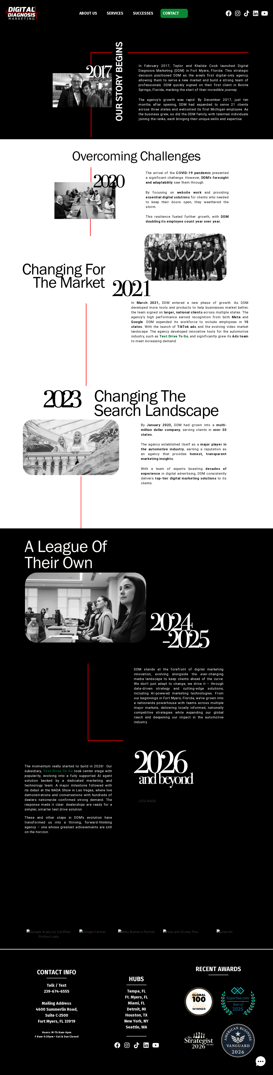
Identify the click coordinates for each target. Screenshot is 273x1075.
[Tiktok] (136, 1045)
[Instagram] (237, 13)
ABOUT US (88, 13)
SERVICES (115, 13)
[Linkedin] (255, 13)
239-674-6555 (56, 991)
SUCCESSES (143, 13)
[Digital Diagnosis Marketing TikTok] (246, 13)
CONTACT (171, 13)
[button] (260, 1062)
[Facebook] (228, 13)
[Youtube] (264, 13)
